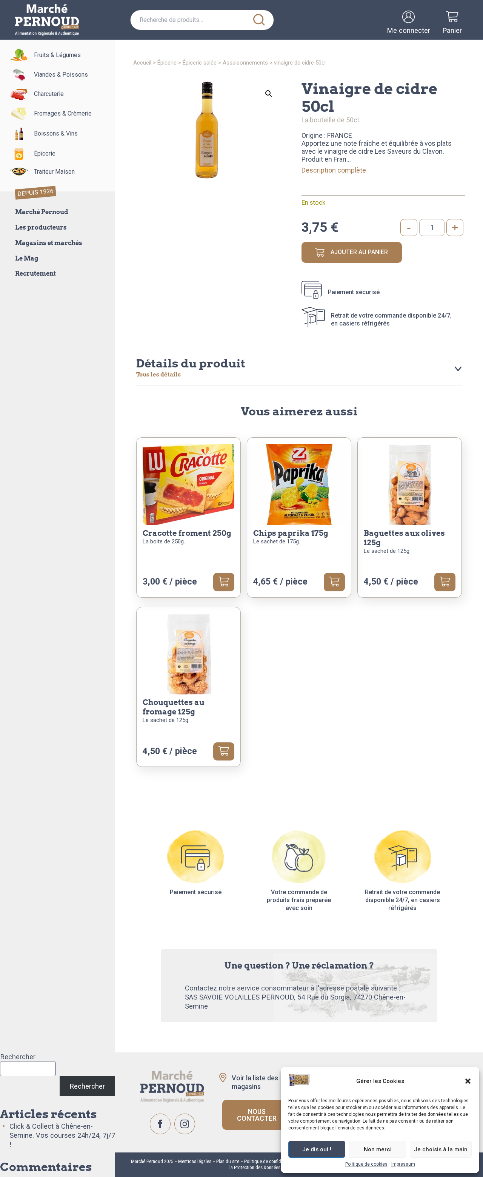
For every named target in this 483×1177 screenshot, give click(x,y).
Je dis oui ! (316, 1149)
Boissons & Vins (56, 133)
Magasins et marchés (48, 243)
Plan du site (227, 1161)
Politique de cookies (366, 1164)
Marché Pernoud (41, 212)
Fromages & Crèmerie (63, 113)
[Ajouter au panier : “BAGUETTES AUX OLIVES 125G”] (444, 582)
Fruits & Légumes (57, 55)
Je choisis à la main (441, 1149)
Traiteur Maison (54, 171)
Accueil (142, 62)
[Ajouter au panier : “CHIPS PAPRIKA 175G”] (334, 582)
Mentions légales (194, 1161)
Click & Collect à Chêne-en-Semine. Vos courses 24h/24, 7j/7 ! (62, 1135)
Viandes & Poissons (61, 74)
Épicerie (44, 153)
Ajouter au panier (359, 252)
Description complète (333, 170)
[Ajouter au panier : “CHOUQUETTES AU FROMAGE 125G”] (223, 751)
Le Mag (26, 258)
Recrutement (35, 273)
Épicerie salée (200, 62)
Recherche (259, 20)
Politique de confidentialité (270, 1161)
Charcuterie (49, 93)
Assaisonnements (245, 62)
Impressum (403, 1164)
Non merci (378, 1149)
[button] (468, 1081)
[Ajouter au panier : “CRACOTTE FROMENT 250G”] (223, 582)
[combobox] (202, 20)
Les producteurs (41, 227)
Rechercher (17, 1057)
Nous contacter (257, 1115)
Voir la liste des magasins (255, 1082)
